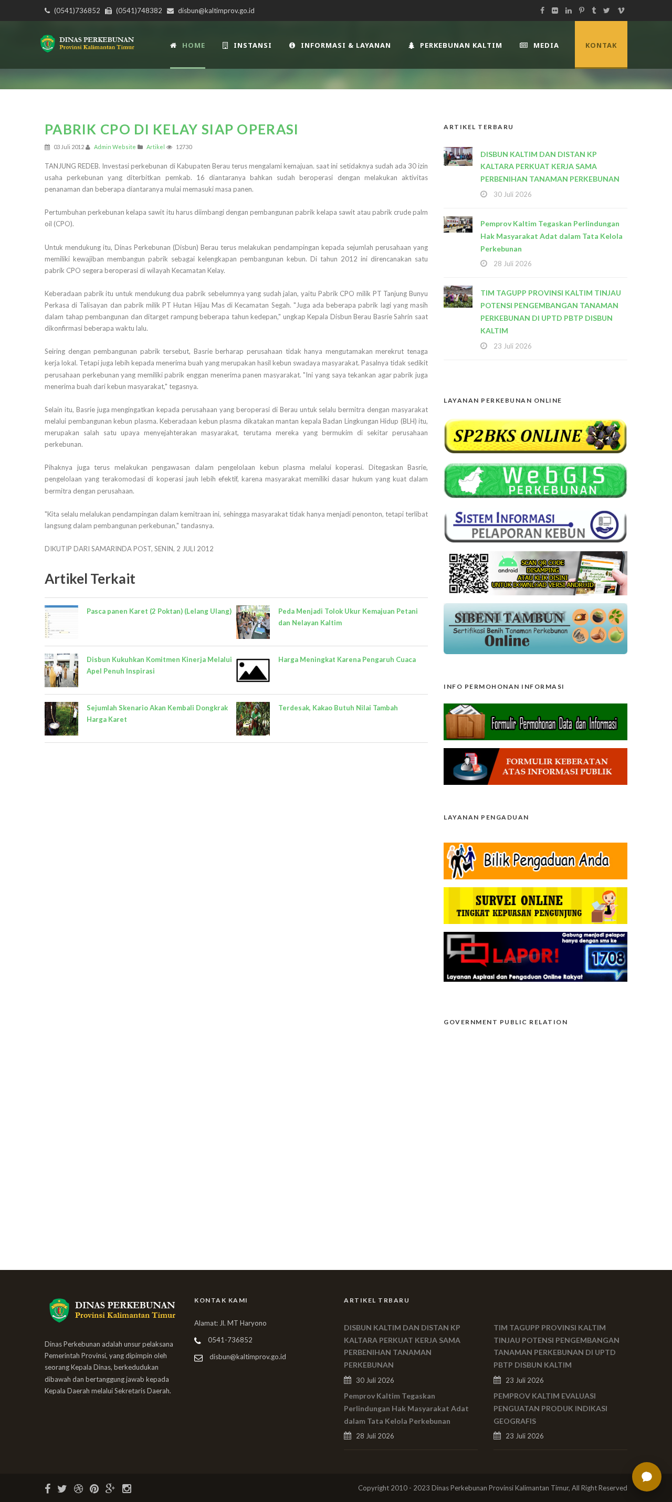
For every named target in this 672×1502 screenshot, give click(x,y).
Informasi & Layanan (346, 45)
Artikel (155, 146)
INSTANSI (253, 45)
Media (546, 45)
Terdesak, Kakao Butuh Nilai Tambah (338, 707)
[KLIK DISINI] (535, 434)
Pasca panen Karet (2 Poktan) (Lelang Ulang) (159, 611)
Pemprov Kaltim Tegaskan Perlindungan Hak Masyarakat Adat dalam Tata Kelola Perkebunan (551, 236)
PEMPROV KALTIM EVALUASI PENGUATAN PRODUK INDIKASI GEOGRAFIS (550, 1408)
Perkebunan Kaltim (461, 45)
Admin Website (115, 146)
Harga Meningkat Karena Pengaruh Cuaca (347, 659)
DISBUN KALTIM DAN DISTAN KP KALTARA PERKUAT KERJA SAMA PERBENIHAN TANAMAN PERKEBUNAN (550, 167)
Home (193, 45)
